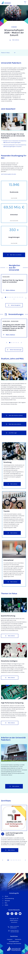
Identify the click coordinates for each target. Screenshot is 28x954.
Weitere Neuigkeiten (16, 305)
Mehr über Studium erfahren (16, 415)
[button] (9, 17)
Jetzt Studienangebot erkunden (8, 174)
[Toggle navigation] (14, 52)
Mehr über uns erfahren (15, 254)
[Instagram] (8, 913)
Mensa (6, 896)
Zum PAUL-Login (13, 432)
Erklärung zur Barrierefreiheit (14, 943)
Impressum (9, 939)
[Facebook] (12, 913)
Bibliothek (7, 900)
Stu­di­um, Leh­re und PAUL (12, 358)
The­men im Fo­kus (5, 52)
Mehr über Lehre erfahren (15, 424)
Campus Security (14, 930)
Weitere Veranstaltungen (16, 349)
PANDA (6, 905)
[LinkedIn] (16, 913)
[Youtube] (20, 913)
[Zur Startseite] (6, 2)
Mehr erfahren (13, 484)
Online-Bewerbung (9, 898)
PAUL (6, 902)
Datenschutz (18, 939)
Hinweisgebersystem (14, 941)
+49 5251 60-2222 (14, 931)
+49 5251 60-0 (13, 928)
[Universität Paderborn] (14, 949)
